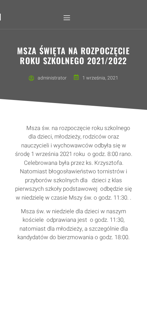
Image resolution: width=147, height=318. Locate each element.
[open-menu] (66, 18)
